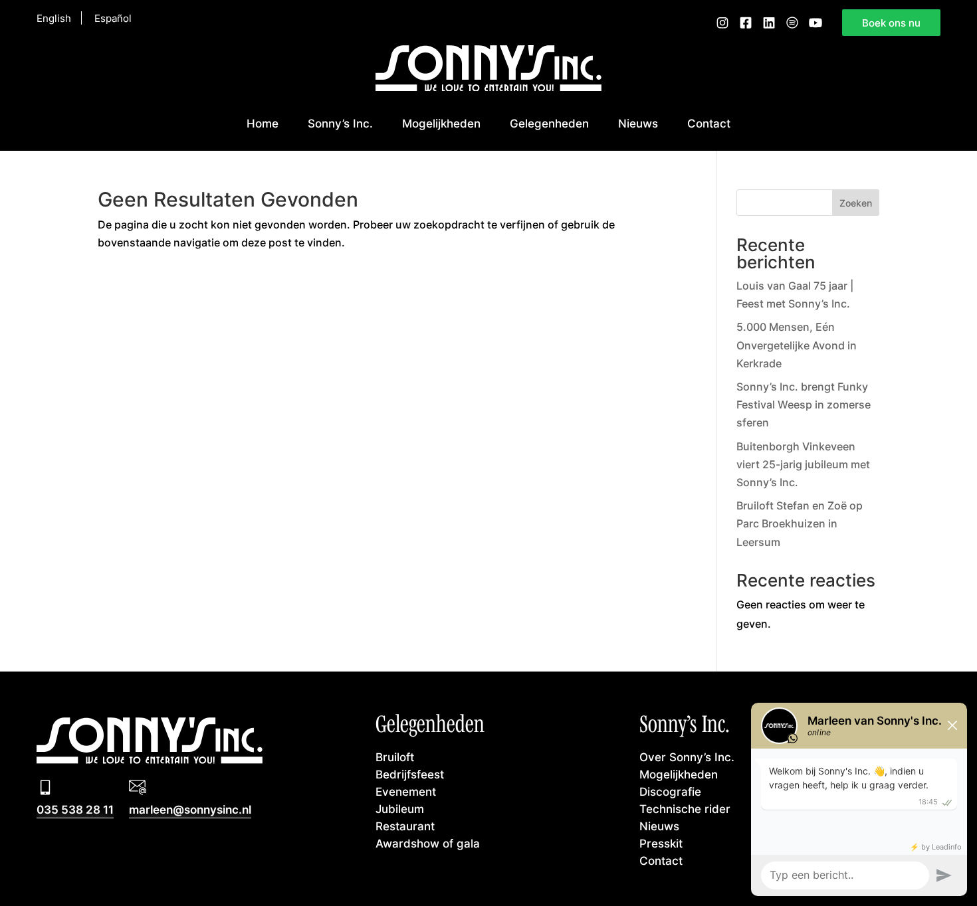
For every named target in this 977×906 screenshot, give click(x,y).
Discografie (670, 791)
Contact (708, 123)
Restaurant (405, 826)
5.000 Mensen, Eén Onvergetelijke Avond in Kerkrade (796, 344)
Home (262, 123)
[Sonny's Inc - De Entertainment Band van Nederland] (488, 87)
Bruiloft (395, 757)
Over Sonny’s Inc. (686, 757)
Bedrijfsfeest (410, 774)
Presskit (661, 843)
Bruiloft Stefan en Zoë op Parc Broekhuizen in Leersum (799, 523)
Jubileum (400, 808)
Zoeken (855, 203)
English (54, 18)
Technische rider (684, 808)
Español (113, 18)
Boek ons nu (891, 22)
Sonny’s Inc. (340, 123)
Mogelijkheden (441, 123)
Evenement (406, 791)
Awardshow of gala (428, 843)
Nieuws (638, 123)
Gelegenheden (549, 123)
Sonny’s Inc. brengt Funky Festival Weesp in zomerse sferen (803, 404)
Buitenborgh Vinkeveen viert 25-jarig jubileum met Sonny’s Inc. (803, 464)
